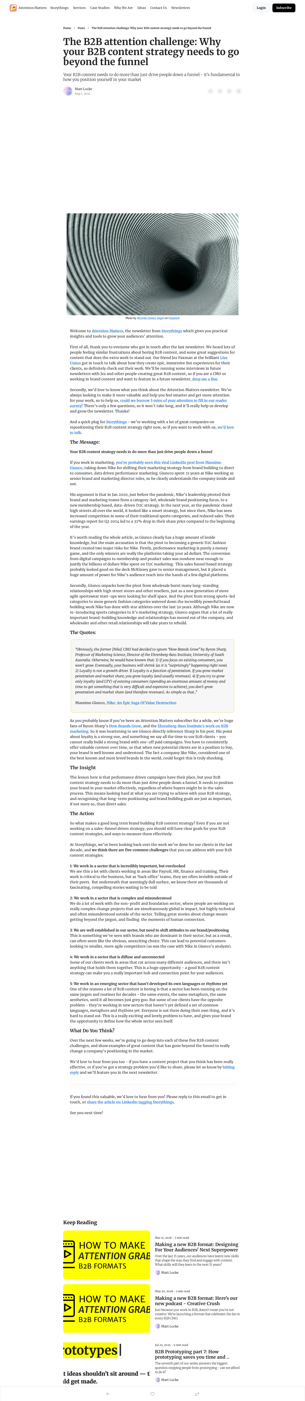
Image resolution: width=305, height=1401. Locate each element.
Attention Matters (107, 331)
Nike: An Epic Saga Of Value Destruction (141, 702)
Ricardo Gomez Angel (150, 318)
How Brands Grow (125, 726)
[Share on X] (220, 91)
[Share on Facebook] (210, 91)
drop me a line (204, 379)
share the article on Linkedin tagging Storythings (130, 1102)
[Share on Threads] (229, 91)
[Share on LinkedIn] (239, 91)
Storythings (171, 331)
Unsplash (174, 318)
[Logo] (13, 8)
